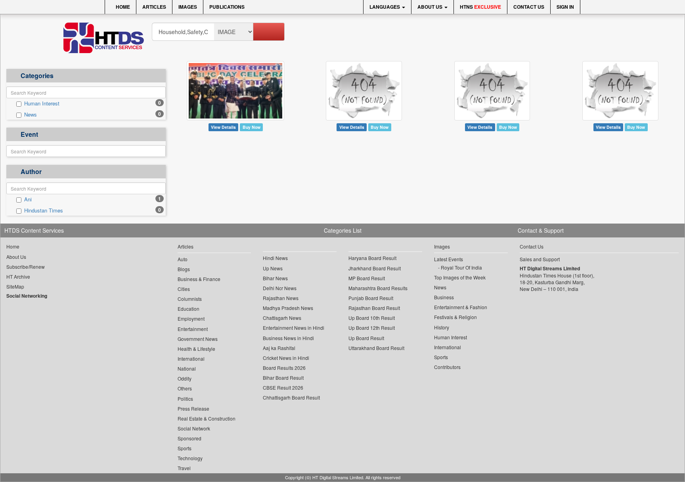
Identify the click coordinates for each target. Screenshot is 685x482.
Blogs (184, 269)
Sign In (565, 6)
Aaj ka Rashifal (279, 347)
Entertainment (193, 328)
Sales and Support (540, 259)
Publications (227, 6)
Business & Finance (199, 278)
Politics (185, 398)
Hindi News (275, 257)
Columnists (190, 298)
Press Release (193, 408)
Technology (190, 458)
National (187, 368)
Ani (28, 199)
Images (187, 6)
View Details (223, 127)
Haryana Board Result (372, 257)
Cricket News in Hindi (286, 357)
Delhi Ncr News (280, 288)
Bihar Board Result (283, 377)
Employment (191, 318)
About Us (430, 6)
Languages (385, 6)
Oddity (184, 378)
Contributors (447, 366)
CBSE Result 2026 (283, 387)
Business (444, 297)
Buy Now (251, 127)
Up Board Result (366, 338)
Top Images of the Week (460, 277)
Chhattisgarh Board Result (291, 397)
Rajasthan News (280, 298)
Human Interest (41, 103)
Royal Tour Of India (461, 267)
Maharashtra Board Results (378, 288)
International (191, 358)
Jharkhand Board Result (374, 268)
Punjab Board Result (370, 298)
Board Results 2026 (284, 367)
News (30, 114)
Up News (273, 268)
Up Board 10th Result (371, 317)
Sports (184, 448)
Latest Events (448, 259)
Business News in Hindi (288, 338)
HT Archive (18, 276)
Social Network (194, 428)
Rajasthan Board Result (374, 307)
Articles (154, 6)
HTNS (480, 6)
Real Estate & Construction (206, 418)
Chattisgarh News (282, 317)
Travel (184, 468)
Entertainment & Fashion (460, 307)
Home (122, 6)
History (441, 327)
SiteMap (15, 286)
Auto (183, 259)
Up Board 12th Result (371, 327)
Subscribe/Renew (25, 266)
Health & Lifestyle (196, 348)
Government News (198, 338)
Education (188, 308)
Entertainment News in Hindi (293, 327)
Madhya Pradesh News (288, 307)
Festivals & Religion (455, 317)
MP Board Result (366, 278)
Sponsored (189, 438)
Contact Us (528, 6)
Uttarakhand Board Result (376, 347)
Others (185, 388)
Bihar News (275, 278)
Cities (184, 288)
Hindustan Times (43, 210)
